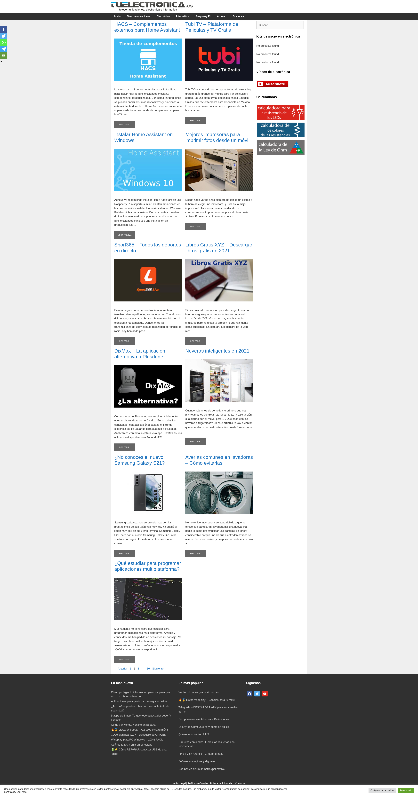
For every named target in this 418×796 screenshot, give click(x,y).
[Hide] (1, 61)
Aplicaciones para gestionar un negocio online (139, 701)
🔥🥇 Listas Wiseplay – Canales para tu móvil (139, 729)
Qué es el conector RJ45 (193, 734)
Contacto (240, 783)
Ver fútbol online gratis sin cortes (198, 692)
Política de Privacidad (221, 783)
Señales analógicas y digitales (196, 761)
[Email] (3, 55)
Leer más (21, 792)
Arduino (221, 16)
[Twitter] (3, 36)
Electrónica (163, 16)
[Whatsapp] (3, 42)
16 (149, 668)
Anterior (120, 668)
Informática (182, 16)
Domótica (238, 16)
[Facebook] (3, 29)
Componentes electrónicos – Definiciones (203, 719)
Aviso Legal (179, 783)
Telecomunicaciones (138, 16)
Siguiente (159, 668)
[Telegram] (3, 49)
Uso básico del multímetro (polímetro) (201, 769)
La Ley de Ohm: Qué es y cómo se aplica (203, 726)
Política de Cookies (198, 783)
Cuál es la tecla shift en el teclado (131, 744)
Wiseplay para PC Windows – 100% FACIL (137, 739)
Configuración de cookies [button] (382, 790)
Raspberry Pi (203, 16)
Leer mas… (125, 124)
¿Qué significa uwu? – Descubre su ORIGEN (138, 734)
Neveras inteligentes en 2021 (217, 351)
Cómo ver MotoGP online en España (133, 724)
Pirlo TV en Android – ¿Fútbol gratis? (200, 753)
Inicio (117, 16)
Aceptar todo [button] (406, 790)
